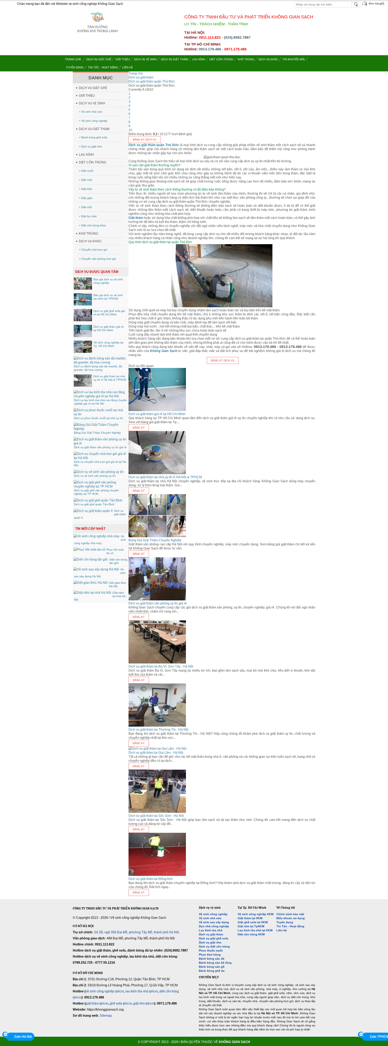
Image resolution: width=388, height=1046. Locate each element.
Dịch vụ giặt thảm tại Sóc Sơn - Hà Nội (156, 815)
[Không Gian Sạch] (98, 23)
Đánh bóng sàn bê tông (215, 962)
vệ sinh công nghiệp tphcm (104, 991)
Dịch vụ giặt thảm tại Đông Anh (151, 879)
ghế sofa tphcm (121, 1003)
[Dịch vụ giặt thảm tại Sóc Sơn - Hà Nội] (157, 811)
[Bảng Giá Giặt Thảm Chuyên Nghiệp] (100, 428)
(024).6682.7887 (237, 37)
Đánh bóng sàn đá (211, 958)
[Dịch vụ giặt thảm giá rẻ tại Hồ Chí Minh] (83, 336)
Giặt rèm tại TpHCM (251, 926)
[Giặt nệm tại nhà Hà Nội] (92, 592)
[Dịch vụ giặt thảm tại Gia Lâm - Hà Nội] (158, 748)
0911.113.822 (210, 37)
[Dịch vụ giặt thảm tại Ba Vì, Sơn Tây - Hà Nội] (157, 662)
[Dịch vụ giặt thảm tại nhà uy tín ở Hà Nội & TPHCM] (83, 385)
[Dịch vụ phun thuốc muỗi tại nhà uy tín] (100, 414)
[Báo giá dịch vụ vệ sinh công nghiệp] (83, 288)
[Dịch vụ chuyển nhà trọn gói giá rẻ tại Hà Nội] (100, 458)
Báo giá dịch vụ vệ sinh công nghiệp (108, 281)
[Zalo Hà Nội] (5, 1034)
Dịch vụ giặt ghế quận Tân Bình (94, 504)
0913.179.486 (210, 49)
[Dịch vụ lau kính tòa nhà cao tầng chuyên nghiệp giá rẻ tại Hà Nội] (100, 396)
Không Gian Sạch (163, 351)
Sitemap (106, 1015)
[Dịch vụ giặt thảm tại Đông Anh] (157, 874)
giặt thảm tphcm (96, 1003)
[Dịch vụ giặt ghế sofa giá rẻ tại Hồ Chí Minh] (83, 320)
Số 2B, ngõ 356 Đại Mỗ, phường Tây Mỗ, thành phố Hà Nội (136, 932)
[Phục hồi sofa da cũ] (89, 549)
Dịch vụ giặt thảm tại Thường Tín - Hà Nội (159, 729)
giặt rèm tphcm (143, 1003)
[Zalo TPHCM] (361, 1034)
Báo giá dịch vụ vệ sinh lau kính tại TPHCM (108, 297)
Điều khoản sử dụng (290, 918)
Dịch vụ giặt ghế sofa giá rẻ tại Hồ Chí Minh (109, 312)
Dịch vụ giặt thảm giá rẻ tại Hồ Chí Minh (108, 328)
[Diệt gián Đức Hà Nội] (91, 582)
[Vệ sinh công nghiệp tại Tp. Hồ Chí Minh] (83, 351)
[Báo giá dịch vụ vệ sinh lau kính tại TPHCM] (83, 304)
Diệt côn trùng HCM (251, 934)
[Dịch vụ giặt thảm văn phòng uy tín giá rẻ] (100, 443)
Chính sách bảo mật (290, 914)
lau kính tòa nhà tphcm (141, 991)
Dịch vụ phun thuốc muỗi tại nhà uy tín (98, 418)
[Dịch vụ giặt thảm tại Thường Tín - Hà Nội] (157, 725)
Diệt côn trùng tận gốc (118, 561)
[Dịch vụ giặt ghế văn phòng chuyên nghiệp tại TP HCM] (100, 486)
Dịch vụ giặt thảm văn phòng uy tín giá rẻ (100, 447)
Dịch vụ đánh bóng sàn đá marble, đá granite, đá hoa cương (98, 368)
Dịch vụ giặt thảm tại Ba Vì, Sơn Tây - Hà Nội (161, 666)
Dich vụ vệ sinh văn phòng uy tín (95, 475)
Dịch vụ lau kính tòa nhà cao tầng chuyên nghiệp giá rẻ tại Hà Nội (100, 401)
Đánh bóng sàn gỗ (212, 966)
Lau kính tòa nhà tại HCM (255, 930)
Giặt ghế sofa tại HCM (253, 922)
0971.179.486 (235, 49)
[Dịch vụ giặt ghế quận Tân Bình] (98, 500)
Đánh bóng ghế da (212, 970)
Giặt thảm (136, 217)
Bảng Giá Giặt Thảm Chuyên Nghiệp (97, 432)
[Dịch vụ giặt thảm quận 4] (93, 511)
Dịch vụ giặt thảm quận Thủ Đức (154, 145)
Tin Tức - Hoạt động (290, 926)
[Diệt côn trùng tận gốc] (91, 559)
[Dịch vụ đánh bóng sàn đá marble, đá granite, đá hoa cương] (100, 362)
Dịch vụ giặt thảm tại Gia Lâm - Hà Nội (156, 752)
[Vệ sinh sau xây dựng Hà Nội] (96, 569)
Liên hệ (281, 930)
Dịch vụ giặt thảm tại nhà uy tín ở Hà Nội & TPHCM (109, 378)
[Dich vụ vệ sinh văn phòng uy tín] (98, 472)
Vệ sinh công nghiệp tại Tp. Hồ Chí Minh (108, 344)
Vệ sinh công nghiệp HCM (256, 914)
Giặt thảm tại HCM (250, 918)
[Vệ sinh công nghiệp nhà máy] (96, 536)
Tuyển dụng (284, 922)
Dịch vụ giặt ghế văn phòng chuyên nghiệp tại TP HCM (96, 492)
